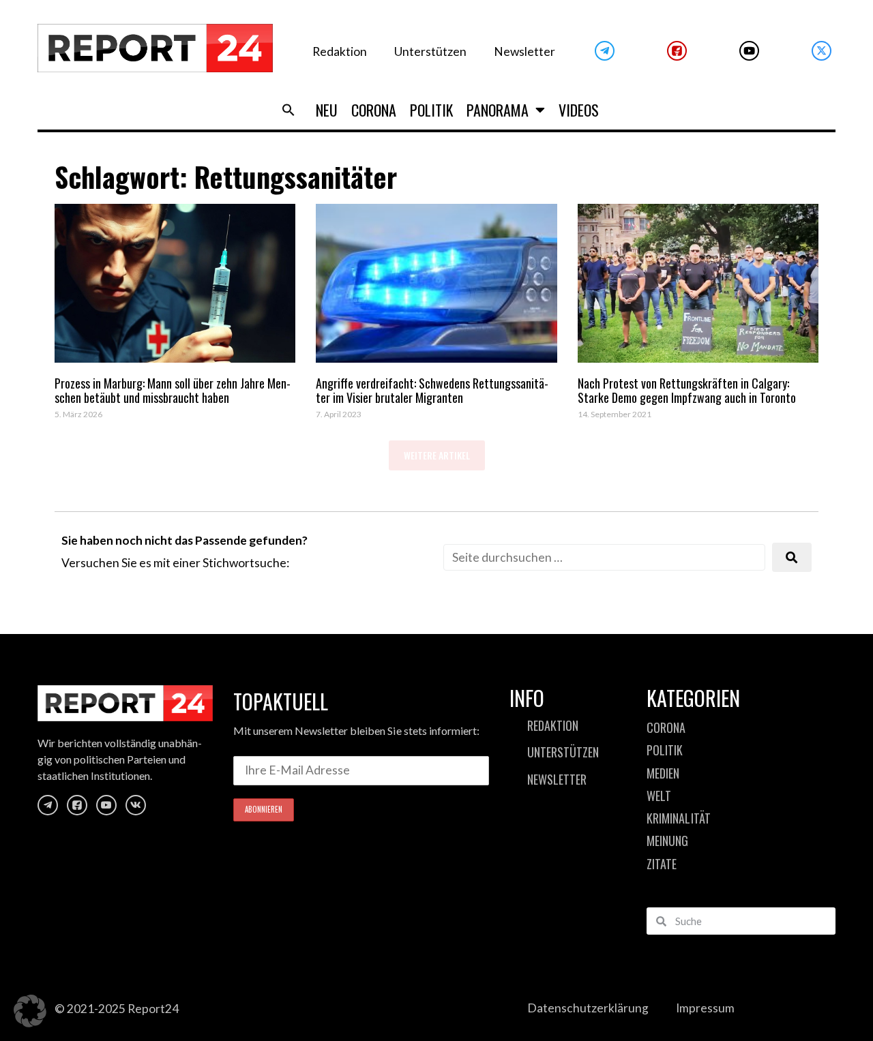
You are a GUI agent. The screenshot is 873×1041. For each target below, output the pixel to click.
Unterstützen (430, 51)
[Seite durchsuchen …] (604, 557)
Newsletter (524, 51)
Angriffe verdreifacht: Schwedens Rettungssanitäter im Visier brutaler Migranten (432, 390)
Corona (373, 110)
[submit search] (792, 557)
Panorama (498, 110)
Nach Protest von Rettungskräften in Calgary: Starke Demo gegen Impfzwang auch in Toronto (687, 390)
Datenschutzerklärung (588, 1008)
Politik (431, 110)
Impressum (705, 1008)
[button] (288, 109)
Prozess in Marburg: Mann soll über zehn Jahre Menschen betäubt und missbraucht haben (173, 390)
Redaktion (339, 51)
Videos (579, 110)
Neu (327, 110)
